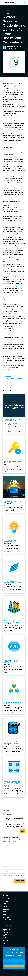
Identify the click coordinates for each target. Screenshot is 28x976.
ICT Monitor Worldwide (9, 196)
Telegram (5, 932)
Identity (5, 916)
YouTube (5, 939)
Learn (4, 900)
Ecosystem (6, 909)
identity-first (18, 364)
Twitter (5, 931)
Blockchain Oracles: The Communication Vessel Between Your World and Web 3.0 (12, 783)
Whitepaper (6, 908)
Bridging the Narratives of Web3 (12, 703)
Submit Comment (19, 880)
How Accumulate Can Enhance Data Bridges (11, 742)
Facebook (5, 940)
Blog (4, 905)
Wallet (4, 914)
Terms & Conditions (8, 919)
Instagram (6, 944)
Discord (5, 934)
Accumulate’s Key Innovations (10, 541)
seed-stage (22, 222)
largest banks (13, 198)
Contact (5, 906)
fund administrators (16, 287)
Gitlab (4, 936)
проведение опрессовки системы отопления (15, 813)
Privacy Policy (6, 917)
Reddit (4, 937)
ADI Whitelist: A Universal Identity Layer (12, 501)
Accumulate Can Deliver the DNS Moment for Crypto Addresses (13, 661)
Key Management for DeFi (12, 461)
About (4, 903)
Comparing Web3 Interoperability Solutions (12, 582)
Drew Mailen (17, 46)
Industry (8, 13)
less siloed (20, 296)
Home (4, 897)
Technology (6, 898)
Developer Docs (7, 913)
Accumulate (12, 320)
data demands (18, 152)
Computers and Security (9, 313)
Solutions (5, 901)
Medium (5, 942)
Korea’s (5, 268)
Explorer (5, 911)
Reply (22, 831)
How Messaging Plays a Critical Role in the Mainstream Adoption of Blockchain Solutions (12, 421)
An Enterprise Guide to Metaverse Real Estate (11, 621)
